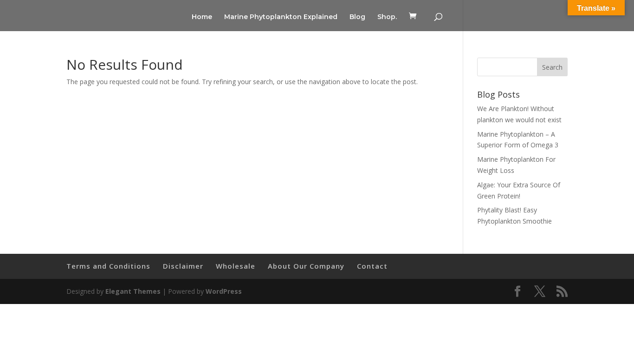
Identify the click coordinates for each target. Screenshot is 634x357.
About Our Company (306, 266)
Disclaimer (183, 266)
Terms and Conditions (108, 266)
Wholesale (235, 266)
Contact (372, 266)
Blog (357, 17)
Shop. (387, 17)
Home (202, 17)
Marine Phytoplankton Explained (280, 17)
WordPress (224, 291)
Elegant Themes (133, 291)
